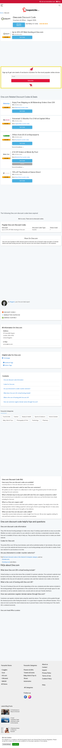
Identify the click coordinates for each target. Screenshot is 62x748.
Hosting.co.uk (6, 562)
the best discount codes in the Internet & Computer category (20, 557)
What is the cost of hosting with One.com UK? (16, 397)
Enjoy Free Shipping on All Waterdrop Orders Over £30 (33, 102)
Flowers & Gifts (29, 670)
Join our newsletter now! (48, 1)
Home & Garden (53, 416)
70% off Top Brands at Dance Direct (26, 172)
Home (1, 13)
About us (45, 664)
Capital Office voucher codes (22, 123)
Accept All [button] (15, 744)
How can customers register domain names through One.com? (21, 402)
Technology (35, 420)
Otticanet (5, 678)
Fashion (16, 416)
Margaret (12, 302)
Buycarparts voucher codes (22, 139)
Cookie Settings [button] (6, 744)
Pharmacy (45, 420)
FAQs (43, 685)
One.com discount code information (13, 380)
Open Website (18, 24)
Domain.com (5, 559)
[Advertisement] (31, 53)
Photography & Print (22, 420)
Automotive (27, 681)
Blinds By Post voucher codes (22, 157)
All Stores (4, 684)
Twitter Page (8, 365)
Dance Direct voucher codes (22, 177)
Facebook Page (8, 362)
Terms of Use (46, 676)
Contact (44, 667)
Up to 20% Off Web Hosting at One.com (27, 32)
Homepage (6, 358)
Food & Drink (6, 416)
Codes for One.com (9, 384)
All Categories (28, 687)
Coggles (4, 670)
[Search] (59, 5)
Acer (3, 673)
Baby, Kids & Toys (8, 420)
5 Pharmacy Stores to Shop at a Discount (14, 730)
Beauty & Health (26, 416)
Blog (58, 1)
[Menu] (2, 5)
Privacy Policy (46, 673)
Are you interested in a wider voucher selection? (17, 388)
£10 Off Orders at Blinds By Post (25, 152)
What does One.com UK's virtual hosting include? (17, 393)
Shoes (26, 678)
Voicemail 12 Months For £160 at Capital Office (31, 119)
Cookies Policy (47, 678)
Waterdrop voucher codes (21, 107)
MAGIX (4, 681)
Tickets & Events (29, 673)
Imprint (44, 670)
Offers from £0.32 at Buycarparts (25, 135)
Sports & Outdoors (40, 416)
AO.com (4, 675)
